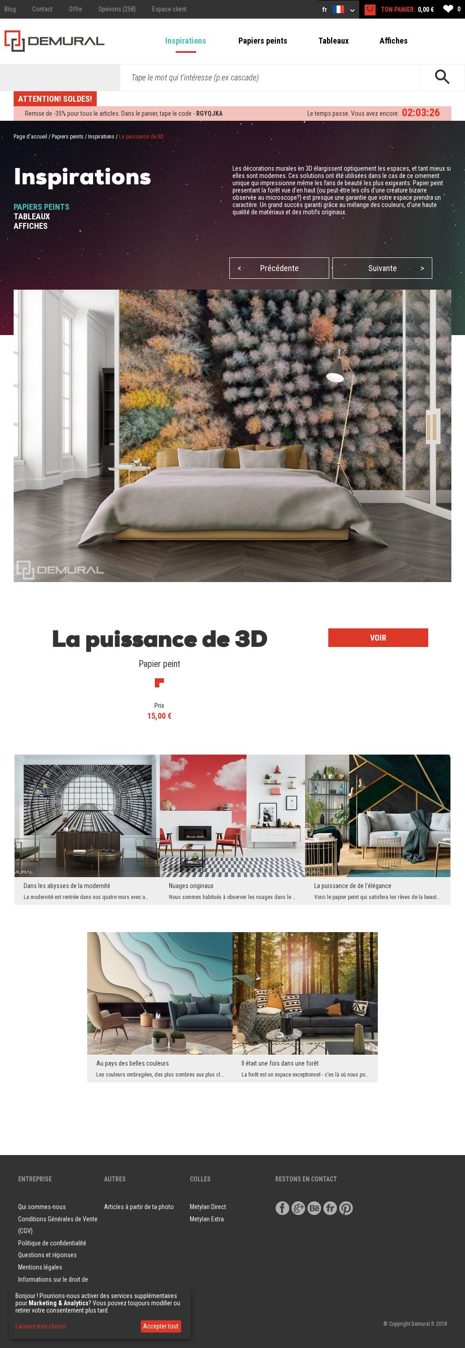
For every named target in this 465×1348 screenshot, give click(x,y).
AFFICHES (31, 226)
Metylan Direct (208, 1206)
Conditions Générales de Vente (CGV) (58, 1225)
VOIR (378, 637)
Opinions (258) (117, 9)
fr (325, 9)
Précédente (268, 268)
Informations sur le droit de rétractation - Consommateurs (57, 1285)
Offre (75, 9)
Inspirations (185, 40)
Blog (10, 9)
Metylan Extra (207, 1219)
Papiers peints (262, 40)
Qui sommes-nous (42, 1206)
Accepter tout (160, 1326)
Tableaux (333, 40)
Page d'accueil (30, 136)
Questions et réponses (47, 1255)
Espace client (169, 9)
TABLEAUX (32, 216)
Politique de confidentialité (52, 1243)
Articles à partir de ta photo (139, 1206)
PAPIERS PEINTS (41, 207)
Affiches (394, 40)
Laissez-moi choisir (40, 1326)
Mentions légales (40, 1267)
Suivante (396, 268)
